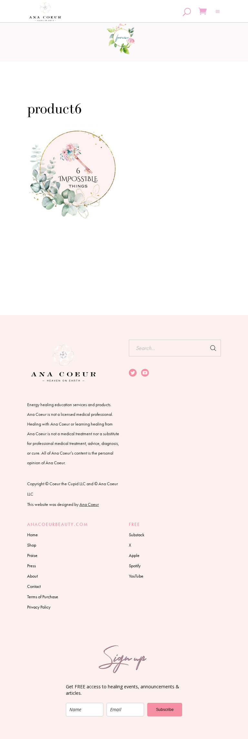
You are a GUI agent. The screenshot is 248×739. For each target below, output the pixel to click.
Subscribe (165, 709)
